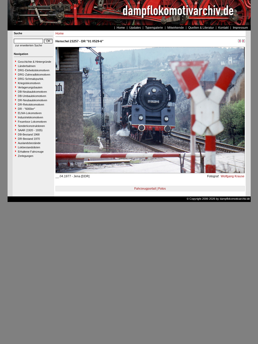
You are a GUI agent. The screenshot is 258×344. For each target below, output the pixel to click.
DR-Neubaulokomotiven (32, 100)
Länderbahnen (27, 65)
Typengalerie (154, 27)
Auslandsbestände (29, 143)
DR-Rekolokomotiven (31, 104)
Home (121, 27)
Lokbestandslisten (29, 147)
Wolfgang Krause (232, 176)
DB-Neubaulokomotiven (32, 91)
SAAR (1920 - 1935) (30, 130)
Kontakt (223, 27)
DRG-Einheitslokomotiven (33, 70)
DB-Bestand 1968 (29, 134)
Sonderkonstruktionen (31, 125)
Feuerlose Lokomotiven (32, 121)
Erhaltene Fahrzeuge (31, 151)
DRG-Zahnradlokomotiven (34, 74)
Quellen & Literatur (201, 27)
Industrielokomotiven (30, 117)
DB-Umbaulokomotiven (32, 95)
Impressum (240, 27)
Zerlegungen (25, 155)
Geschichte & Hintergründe (34, 61)
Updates (135, 27)
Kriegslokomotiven (29, 83)
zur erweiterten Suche (28, 45)
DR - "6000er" (26, 108)
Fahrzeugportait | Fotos (150, 188)
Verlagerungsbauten (30, 87)
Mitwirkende (175, 27)
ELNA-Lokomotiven (30, 113)
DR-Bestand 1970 (29, 138)
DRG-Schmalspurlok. (31, 78)
